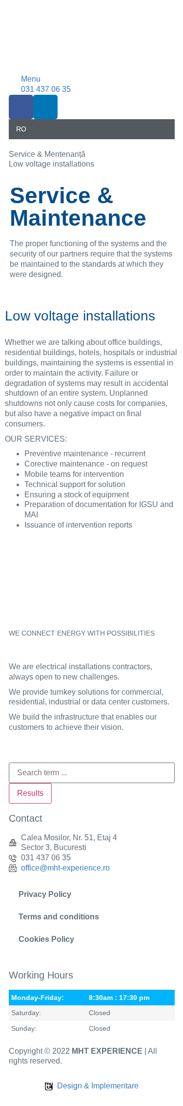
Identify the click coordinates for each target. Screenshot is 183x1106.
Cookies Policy (46, 939)
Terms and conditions (59, 917)
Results (30, 793)
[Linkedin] (45, 107)
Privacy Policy (45, 894)
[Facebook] (21, 107)
